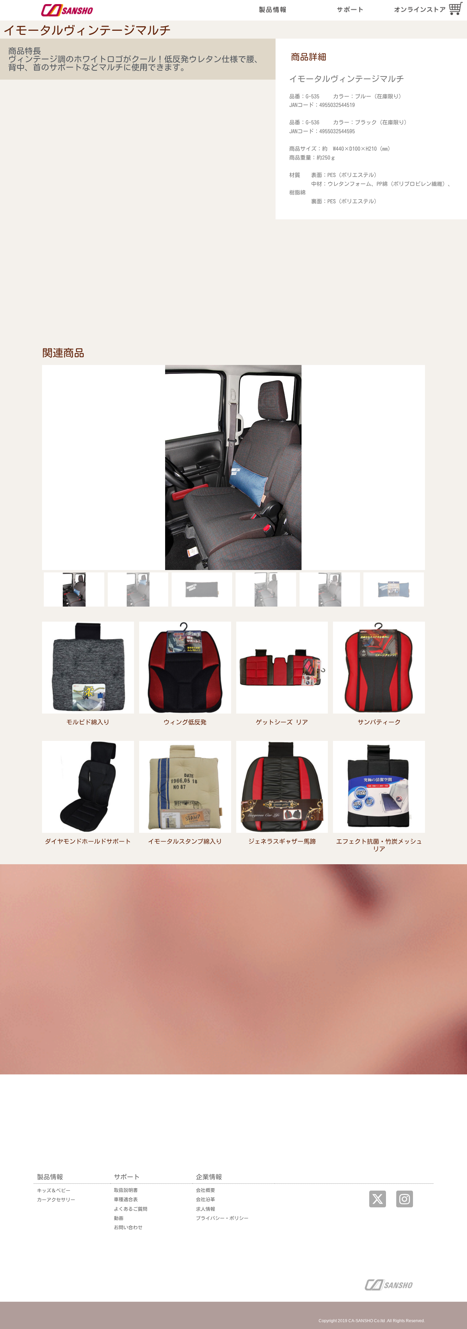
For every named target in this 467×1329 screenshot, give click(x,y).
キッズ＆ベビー (53, 1190)
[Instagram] (404, 1199)
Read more (88, 730)
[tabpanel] (371, 140)
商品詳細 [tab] (308, 56)
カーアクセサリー (56, 1199)
